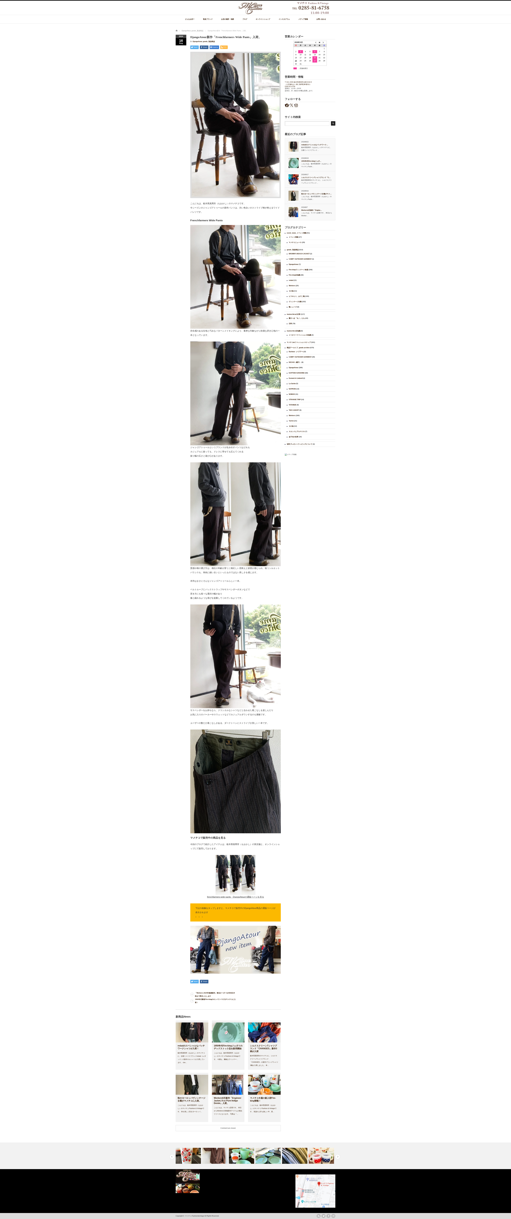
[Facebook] (328, 1216)
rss (319, 1216)
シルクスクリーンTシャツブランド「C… (316, 177)
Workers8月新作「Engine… (311, 210)
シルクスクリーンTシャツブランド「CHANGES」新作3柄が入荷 (263, 1048)
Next (337, 1156)
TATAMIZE (292, 405)
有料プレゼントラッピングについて (299, 444)
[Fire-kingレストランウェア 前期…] (189, 1156)
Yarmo (291, 421)
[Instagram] (333, 1216)
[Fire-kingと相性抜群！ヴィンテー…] (295, 1156)
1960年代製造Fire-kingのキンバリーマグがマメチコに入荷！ (215, 1000)
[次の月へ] (324, 42)
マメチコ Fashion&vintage (194, 1216)
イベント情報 (293, 237)
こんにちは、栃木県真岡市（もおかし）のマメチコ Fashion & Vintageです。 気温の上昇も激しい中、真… (263, 1108)
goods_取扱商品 (209, 41)
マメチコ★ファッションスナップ (299, 342)
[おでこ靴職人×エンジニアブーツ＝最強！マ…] (322, 1156)
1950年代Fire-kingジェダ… (311, 161)
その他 (291, 291)
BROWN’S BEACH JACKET (299, 254)
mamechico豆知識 (293, 331)
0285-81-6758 (290, 86)
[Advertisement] (310, 479)
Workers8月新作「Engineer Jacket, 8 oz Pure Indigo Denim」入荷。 (227, 1100)
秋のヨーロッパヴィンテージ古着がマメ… (316, 194)
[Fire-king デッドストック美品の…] (268, 1156)
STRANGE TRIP (295, 399)
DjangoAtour (197, 41)
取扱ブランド (208, 19)
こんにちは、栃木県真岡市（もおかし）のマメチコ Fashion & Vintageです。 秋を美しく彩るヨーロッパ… (191, 1108)
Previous (172, 1156)
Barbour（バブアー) (296, 352)
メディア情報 (303, 19)
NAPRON (292, 389)
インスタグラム (284, 19)
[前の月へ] (314, 42)
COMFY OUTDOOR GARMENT (300, 259)
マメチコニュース (295, 242)
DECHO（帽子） (295, 362)
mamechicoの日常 (293, 314)
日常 (290, 324)
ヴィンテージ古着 (295, 302)
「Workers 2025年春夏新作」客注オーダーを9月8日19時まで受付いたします (215, 994)
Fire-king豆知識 (294, 275)
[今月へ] (319, 42)
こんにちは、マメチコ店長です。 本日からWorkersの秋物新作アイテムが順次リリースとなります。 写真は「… (228, 1111)
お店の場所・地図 (227, 19)
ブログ (244, 19)
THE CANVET (294, 410)
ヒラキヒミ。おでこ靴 (297, 296)
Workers (292, 286)
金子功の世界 (293, 437)
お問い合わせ (321, 19)
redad (291, 280)
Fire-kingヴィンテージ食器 (298, 270)
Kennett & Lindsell (296, 378)
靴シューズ (293, 307)
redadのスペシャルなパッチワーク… (314, 145)
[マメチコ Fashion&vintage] (284, 13)
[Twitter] (323, 1216)
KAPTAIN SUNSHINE (297, 373)
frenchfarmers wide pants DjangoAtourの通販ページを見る (235, 897)
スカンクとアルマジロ (297, 431)
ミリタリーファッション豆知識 (300, 335)
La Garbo (292, 384)
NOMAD (292, 394)
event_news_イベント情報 (296, 233)
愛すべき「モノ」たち (297, 318)
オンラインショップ (263, 19)
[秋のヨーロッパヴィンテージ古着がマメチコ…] (215, 1156)
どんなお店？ (190, 19)
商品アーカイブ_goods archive (298, 348)
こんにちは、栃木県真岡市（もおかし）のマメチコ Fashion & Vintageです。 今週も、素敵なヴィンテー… (227, 1056)
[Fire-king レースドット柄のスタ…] (242, 1156)
